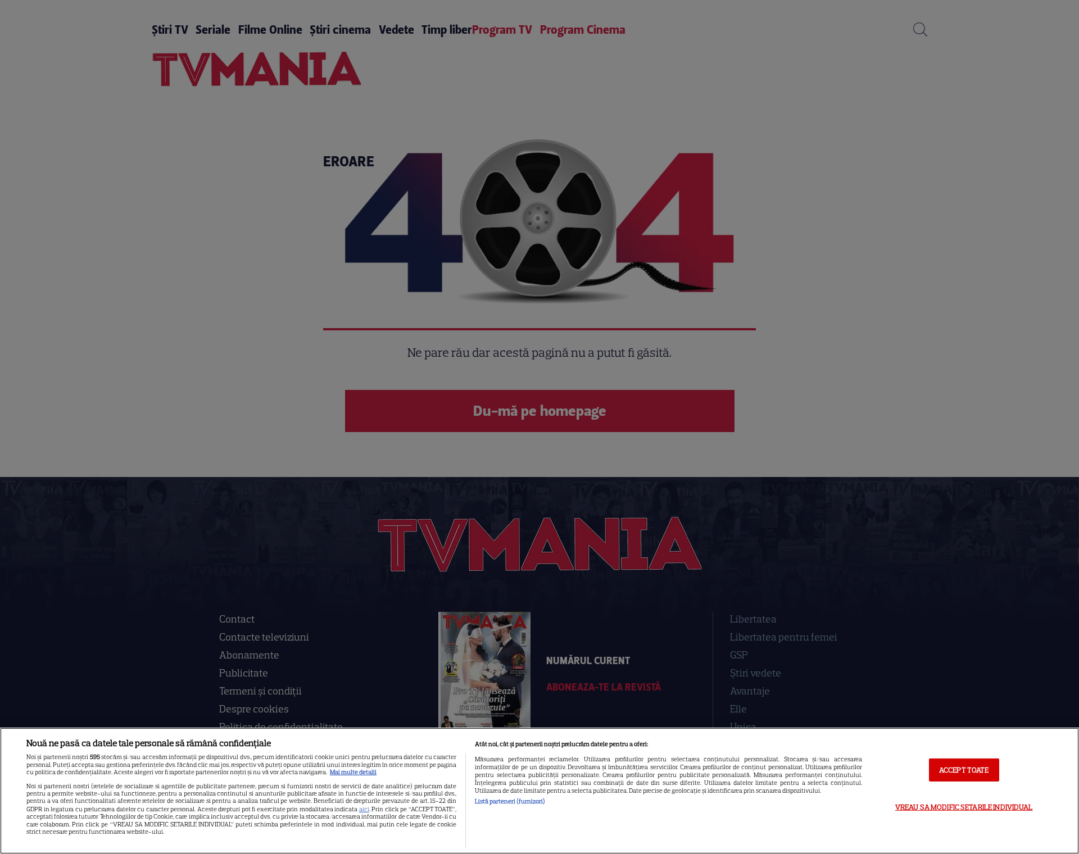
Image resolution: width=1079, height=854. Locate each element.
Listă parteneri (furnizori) (510, 801)
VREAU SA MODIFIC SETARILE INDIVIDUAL (964, 807)
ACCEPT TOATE (964, 769)
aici (364, 809)
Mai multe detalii (353, 772)
